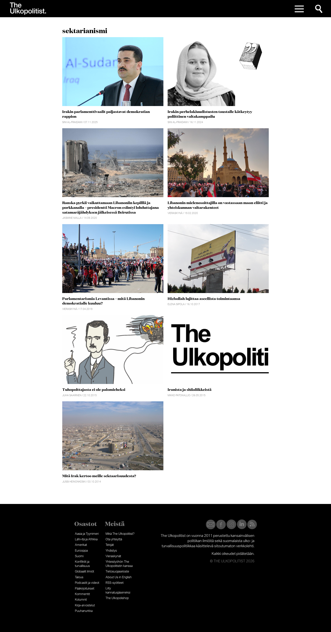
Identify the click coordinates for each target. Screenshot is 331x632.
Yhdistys (111, 550)
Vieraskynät (113, 556)
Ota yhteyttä (114, 539)
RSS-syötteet (115, 582)
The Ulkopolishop (117, 598)
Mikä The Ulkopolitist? (120, 533)
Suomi (79, 556)
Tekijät (110, 544)
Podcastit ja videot (87, 582)
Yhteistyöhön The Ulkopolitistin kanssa (119, 563)
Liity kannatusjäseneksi (118, 590)
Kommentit (82, 594)
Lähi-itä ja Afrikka (86, 539)
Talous (79, 577)
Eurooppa (81, 550)
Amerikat (81, 544)
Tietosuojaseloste (117, 571)
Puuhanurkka (84, 610)
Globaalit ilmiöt (84, 571)
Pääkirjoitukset (84, 588)
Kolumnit (81, 599)
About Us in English (119, 577)
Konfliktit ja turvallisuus (82, 563)
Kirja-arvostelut (85, 605)
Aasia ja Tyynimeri (87, 533)
